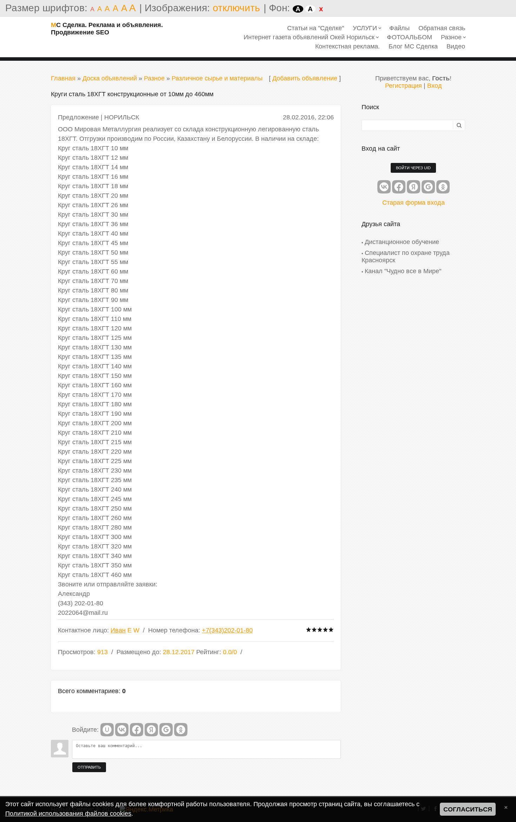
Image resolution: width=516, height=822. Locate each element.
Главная (63, 78)
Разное (154, 78)
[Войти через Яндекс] (151, 729)
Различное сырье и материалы (217, 78)
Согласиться (467, 809)
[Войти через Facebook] (136, 729)
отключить (236, 7)
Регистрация (403, 85)
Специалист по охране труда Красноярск (406, 256)
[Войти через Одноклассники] (180, 729)
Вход (434, 85)
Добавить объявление (304, 78)
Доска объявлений (109, 78)
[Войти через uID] (107, 729)
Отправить (89, 767)
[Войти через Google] (166, 729)
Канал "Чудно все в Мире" (403, 271)
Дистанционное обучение (402, 241)
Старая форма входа (413, 202)
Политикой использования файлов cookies (68, 813)
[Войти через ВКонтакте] (121, 729)
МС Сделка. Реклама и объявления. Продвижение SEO (107, 28)
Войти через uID (413, 168)
